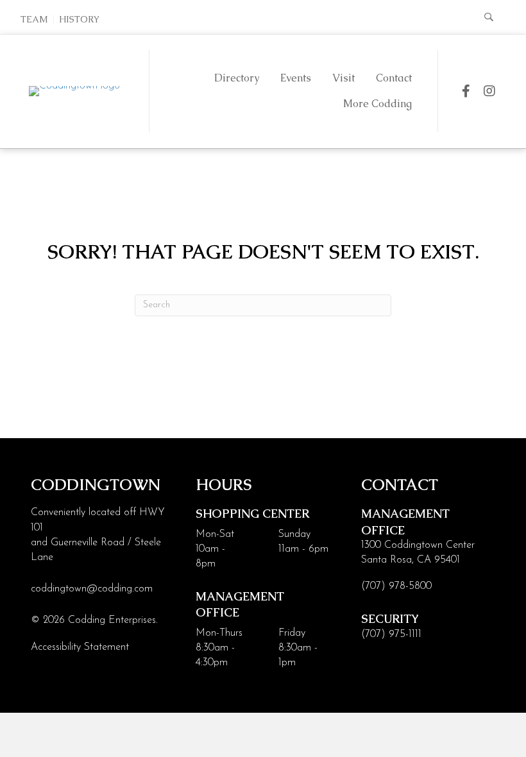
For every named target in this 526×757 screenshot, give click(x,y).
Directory (236, 78)
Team (34, 19)
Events (295, 78)
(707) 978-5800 (396, 586)
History (79, 19)
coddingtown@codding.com (92, 589)
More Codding (377, 103)
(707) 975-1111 (391, 634)
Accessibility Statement (80, 647)
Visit (343, 78)
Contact (394, 78)
